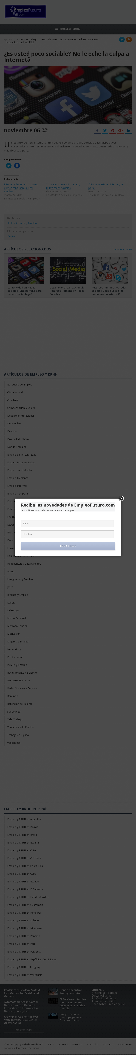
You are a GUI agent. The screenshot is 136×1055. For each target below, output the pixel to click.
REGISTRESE (68, 545)
